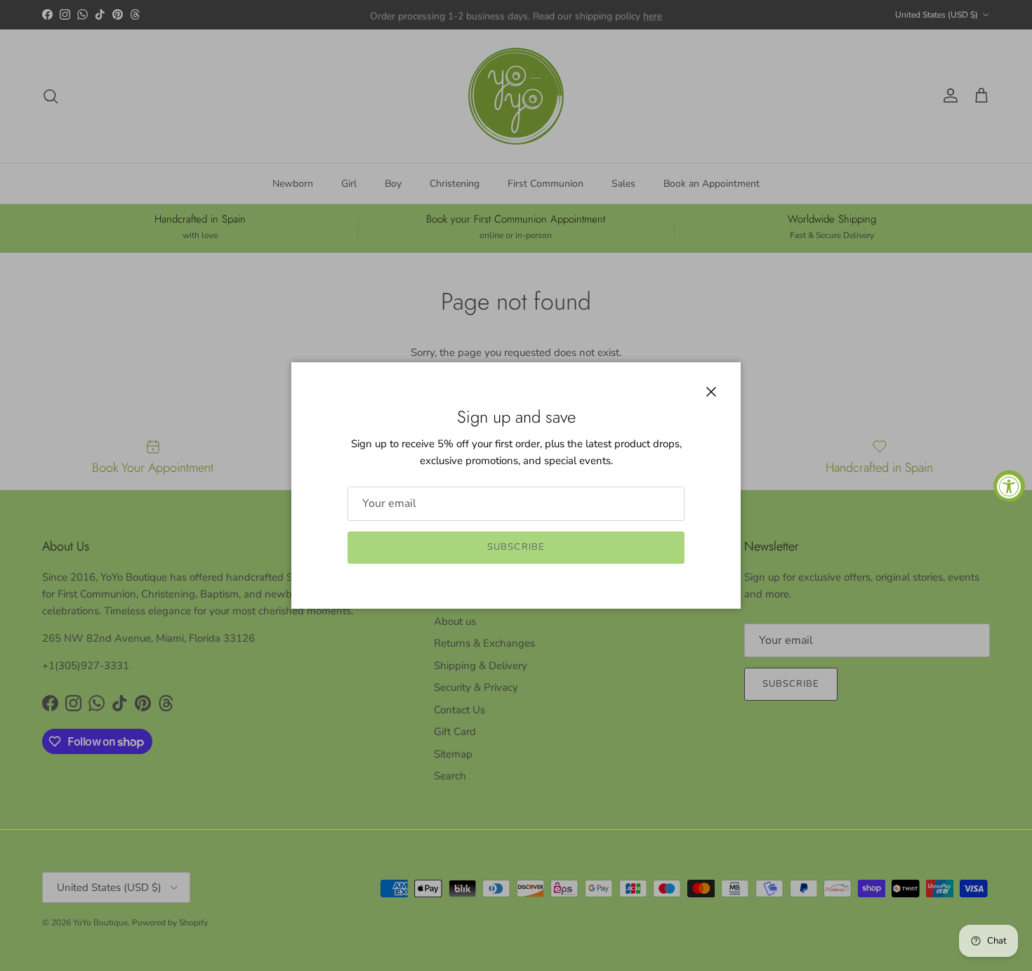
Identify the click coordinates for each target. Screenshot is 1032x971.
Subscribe (515, 547)
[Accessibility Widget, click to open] (1009, 485)
